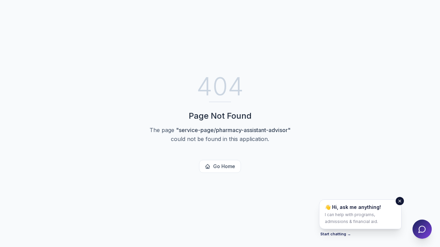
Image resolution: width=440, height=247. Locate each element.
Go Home (224, 166)
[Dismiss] (400, 201)
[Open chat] (422, 229)
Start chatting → (335, 234)
